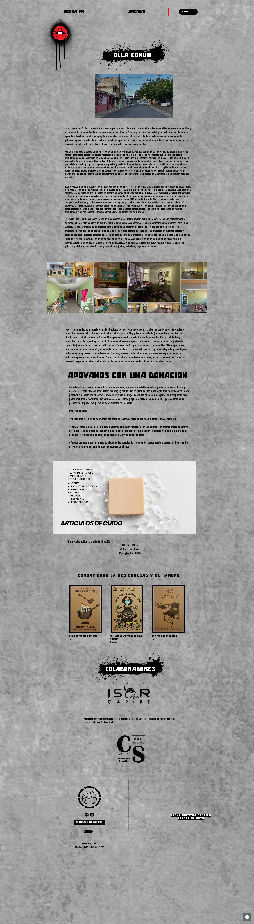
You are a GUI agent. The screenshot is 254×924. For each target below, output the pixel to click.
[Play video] (134, 96)
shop (126, 446)
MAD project (138, 212)
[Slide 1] (122, 530)
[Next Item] (202, 287)
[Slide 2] (125, 530)
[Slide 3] (127, 530)
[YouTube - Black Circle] (87, 815)
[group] (127, 615)
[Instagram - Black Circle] (92, 815)
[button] (89, 822)
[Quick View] (85, 609)
